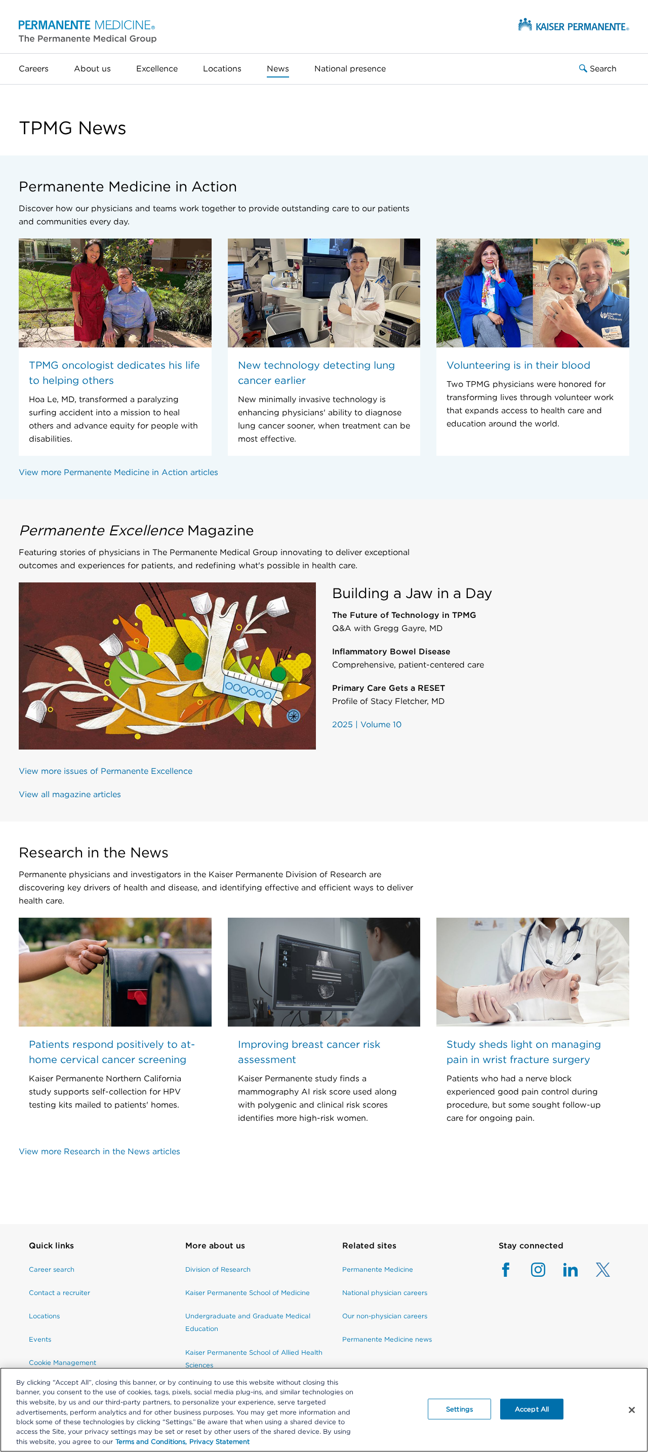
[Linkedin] (561, 1270)
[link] (62, 1251)
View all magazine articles (70, 794)
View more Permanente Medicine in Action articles (118, 472)
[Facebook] (506, 1270)
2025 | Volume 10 (366, 724)
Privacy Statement (219, 1441)
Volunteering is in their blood (518, 365)
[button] (87, 31)
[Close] (632, 1410)
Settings (459, 1408)
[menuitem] (40, 69)
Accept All (532, 1408)
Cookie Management (62, 1362)
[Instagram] (529, 1270)
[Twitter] (594, 1270)
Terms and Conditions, (151, 1441)
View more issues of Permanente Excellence (105, 771)
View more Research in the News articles (99, 1151)
